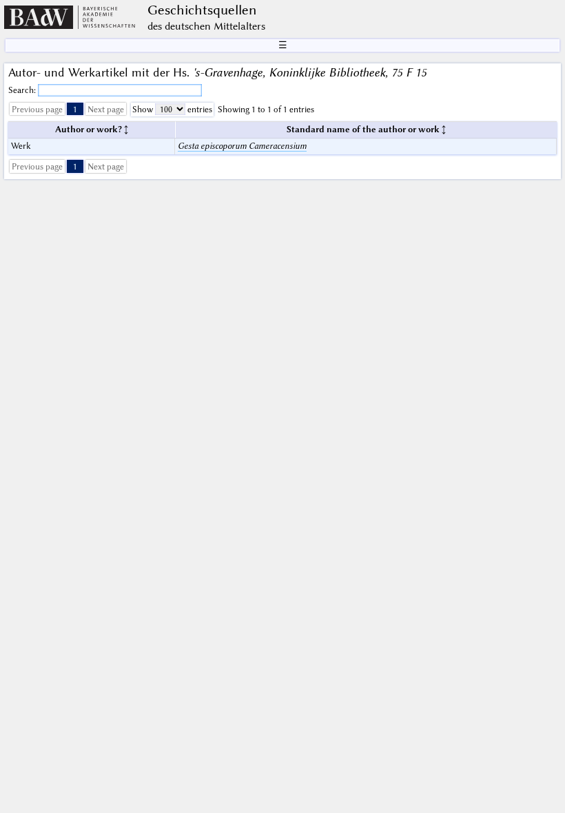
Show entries (172, 109)
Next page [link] (106, 109)
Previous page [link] (37, 109)
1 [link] (75, 109)
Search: (23, 90)
